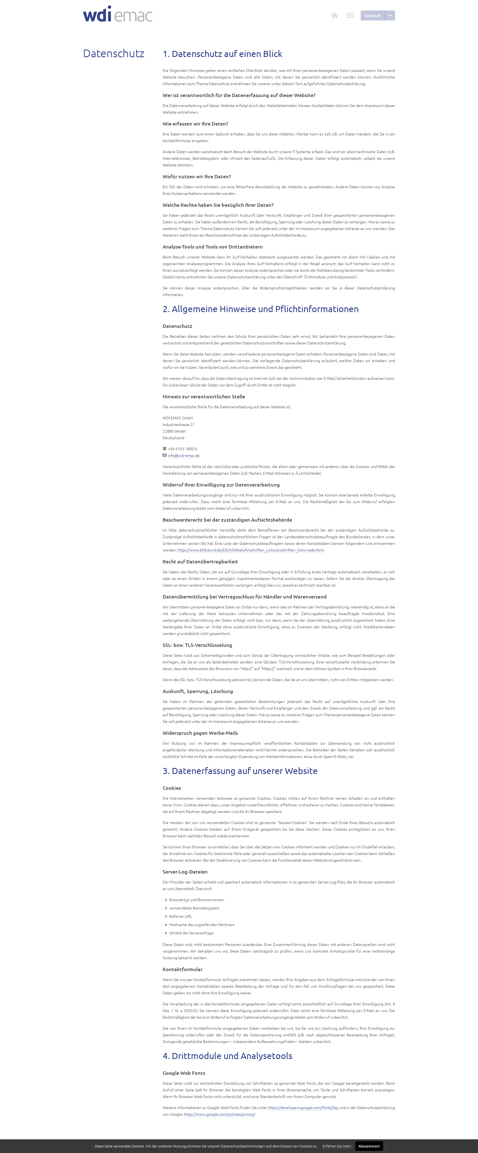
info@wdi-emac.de (184, 455)
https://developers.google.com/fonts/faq (303, 1107)
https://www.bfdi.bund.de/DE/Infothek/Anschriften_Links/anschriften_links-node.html (251, 550)
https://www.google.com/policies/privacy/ (219, 1114)
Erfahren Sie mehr (337, 1146)
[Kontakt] (350, 15)
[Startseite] (117, 14)
